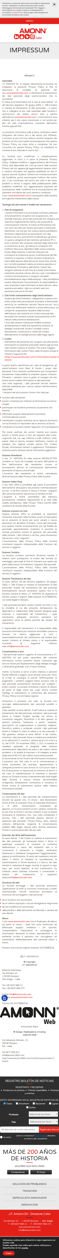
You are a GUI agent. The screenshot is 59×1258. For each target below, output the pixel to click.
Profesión (13, 1114)
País (14, 1122)
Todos (9, 1103)
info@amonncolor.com (18, 646)
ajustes (24, 1248)
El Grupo (41, 1172)
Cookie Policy (17, 12)
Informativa (40, 1135)
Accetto (7, 1137)
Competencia (17, 1172)
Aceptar (9, 1253)
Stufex (32, 1107)
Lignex (55, 1103)
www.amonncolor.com (17, 93)
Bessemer (41, 1103)
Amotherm (24, 1103)
